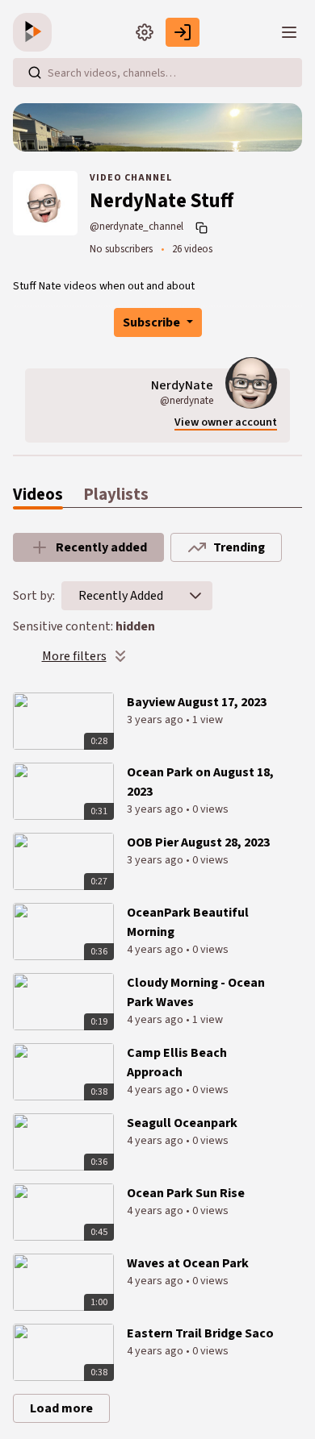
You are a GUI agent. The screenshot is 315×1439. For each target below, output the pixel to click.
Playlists (116, 494)
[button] (195, 595)
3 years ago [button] (156, 720)
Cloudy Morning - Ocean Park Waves (196, 992)
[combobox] (120, 595)
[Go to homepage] (35, 32)
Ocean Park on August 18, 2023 (200, 782)
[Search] (34, 72)
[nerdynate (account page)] (251, 383)
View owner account (225, 423)
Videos (38, 494)
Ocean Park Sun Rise (186, 1193)
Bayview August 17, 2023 (197, 702)
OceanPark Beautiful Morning (188, 922)
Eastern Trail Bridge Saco (200, 1333)
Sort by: (34, 596)
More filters (74, 656)
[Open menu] (289, 32)
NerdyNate (182, 385)
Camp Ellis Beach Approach (177, 1062)
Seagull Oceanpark (182, 1123)
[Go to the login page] (183, 32)
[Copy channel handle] (203, 227)
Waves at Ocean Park (188, 1263)
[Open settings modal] (145, 32)
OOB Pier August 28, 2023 (198, 842)
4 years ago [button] (156, 950)
